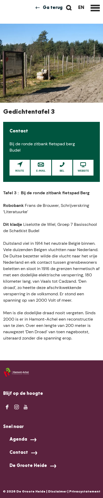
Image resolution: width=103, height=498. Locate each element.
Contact (19, 453)
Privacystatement (84, 491)
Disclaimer (57, 491)
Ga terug (53, 8)
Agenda (18, 439)
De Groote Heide (28, 466)
